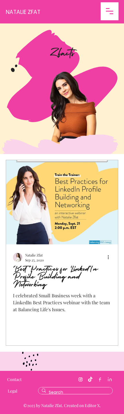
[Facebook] (100, 379)
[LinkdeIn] (110, 379)
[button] (110, 11)
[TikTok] (90, 379)
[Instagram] (80, 379)
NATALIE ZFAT (23, 12)
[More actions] (110, 257)
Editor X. (93, 405)
